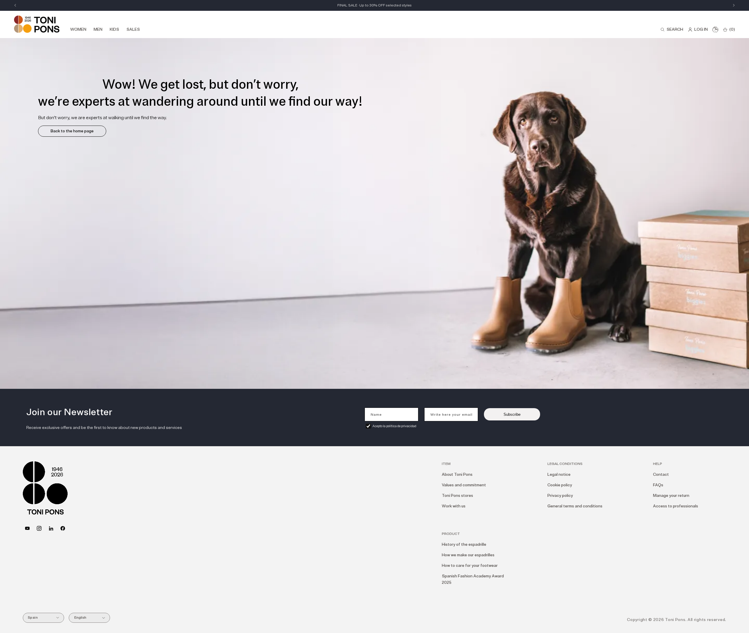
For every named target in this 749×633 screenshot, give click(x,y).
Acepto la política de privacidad (394, 426)
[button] (671, 29)
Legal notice (559, 474)
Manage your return (671, 495)
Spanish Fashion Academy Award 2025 (473, 579)
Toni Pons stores (457, 495)
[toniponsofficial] (62, 528)
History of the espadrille (464, 544)
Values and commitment (464, 485)
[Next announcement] (733, 5)
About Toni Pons (457, 474)
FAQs (658, 485)
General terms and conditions (574, 506)
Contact (661, 474)
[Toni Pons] (36, 24)
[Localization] (715, 29)
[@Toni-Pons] (27, 528)
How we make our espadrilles (468, 554)
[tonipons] (51, 528)
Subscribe (512, 414)
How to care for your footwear (470, 565)
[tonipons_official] (39, 528)
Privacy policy (560, 495)
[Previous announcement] (15, 5)
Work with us (453, 506)
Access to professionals (675, 506)
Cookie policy (559, 485)
